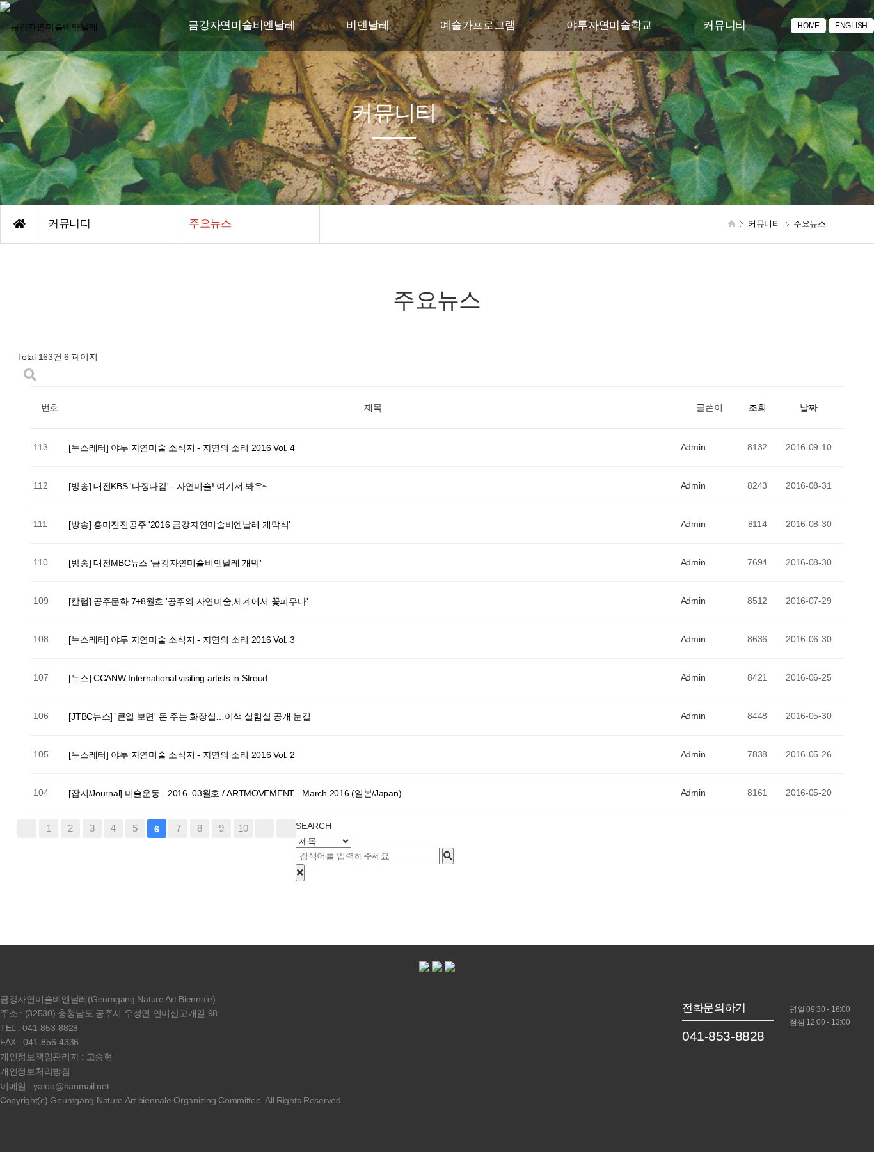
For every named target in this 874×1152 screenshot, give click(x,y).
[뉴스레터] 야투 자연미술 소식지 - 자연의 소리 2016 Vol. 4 (181, 448)
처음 (26, 828)
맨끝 (286, 828)
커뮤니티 (724, 25)
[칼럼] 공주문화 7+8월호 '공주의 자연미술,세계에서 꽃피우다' (188, 601)
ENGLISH (851, 25)
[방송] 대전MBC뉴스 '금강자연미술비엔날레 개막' (164, 563)
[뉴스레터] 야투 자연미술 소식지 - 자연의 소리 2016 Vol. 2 (181, 755)
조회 (757, 408)
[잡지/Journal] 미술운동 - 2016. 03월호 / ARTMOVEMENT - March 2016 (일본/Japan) (234, 793)
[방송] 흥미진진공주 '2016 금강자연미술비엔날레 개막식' (179, 524)
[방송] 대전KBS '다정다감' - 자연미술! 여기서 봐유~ (167, 486)
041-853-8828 (723, 1036)
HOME (808, 25)
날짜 (808, 408)
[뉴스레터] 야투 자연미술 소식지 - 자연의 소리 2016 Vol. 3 (181, 640)
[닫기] (300, 872)
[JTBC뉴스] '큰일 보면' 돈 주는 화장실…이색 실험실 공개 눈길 (189, 716)
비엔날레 (367, 25)
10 (243, 828)
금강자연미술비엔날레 (241, 25)
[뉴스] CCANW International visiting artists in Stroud (167, 678)
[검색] (448, 856)
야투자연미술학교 (609, 25)
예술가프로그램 (477, 25)
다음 (264, 828)
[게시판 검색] (30, 375)
